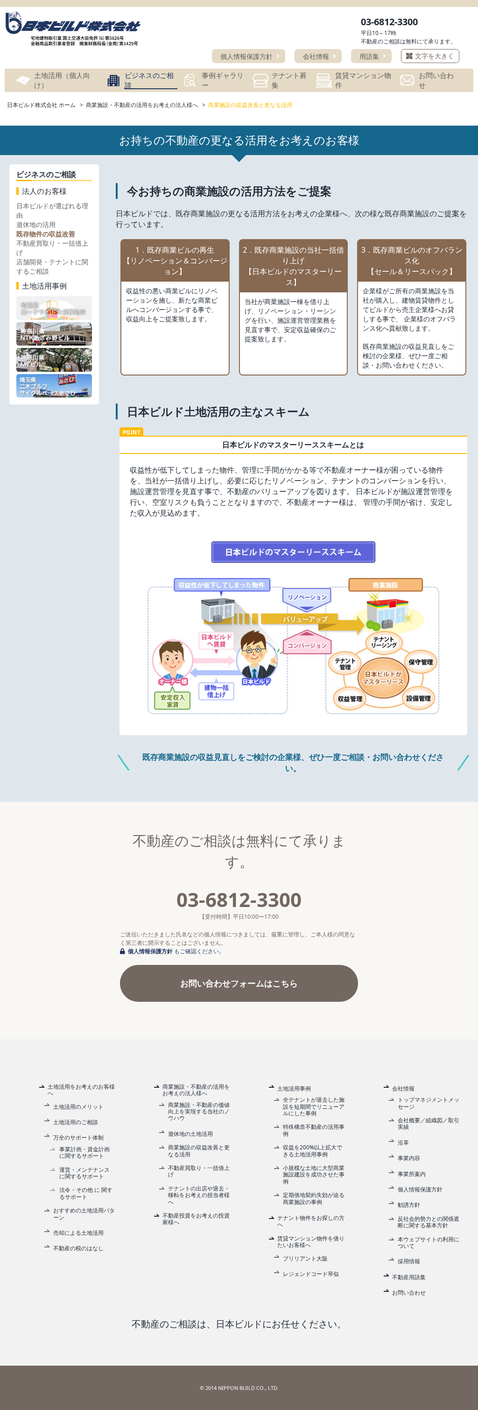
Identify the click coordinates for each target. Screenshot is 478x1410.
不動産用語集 (409, 1277)
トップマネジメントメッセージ (428, 1103)
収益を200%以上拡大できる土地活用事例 (312, 1151)
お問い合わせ (409, 1293)
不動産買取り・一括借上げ (52, 248)
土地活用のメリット (78, 1107)
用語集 (369, 56)
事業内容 (409, 1158)
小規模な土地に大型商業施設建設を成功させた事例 (313, 1175)
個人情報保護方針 (246, 56)
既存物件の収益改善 (45, 233)
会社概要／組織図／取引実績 (428, 1124)
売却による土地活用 (78, 1233)
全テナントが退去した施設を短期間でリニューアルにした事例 (313, 1107)
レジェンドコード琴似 (311, 1274)
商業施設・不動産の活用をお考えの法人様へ (196, 1090)
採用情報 (409, 1261)
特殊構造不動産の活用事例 (313, 1130)
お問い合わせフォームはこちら (239, 983)
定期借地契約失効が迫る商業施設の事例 (313, 1198)
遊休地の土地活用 (190, 1134)
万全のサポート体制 (78, 1137)
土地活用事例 (294, 1088)
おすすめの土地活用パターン (84, 1214)
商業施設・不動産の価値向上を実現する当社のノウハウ (199, 1112)
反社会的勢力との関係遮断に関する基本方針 (428, 1222)
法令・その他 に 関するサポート (85, 1193)
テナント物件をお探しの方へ (310, 1221)
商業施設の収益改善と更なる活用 (199, 1151)
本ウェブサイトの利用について (428, 1243)
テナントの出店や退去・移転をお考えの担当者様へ (199, 1195)
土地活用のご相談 (75, 1122)
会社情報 (316, 56)
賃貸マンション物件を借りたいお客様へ (310, 1242)
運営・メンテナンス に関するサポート (84, 1173)
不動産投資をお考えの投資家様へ (196, 1219)
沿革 (403, 1143)
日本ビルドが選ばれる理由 (52, 210)
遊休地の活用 (36, 224)
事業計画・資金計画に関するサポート (84, 1153)
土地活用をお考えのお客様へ (81, 1090)
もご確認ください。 (176, 951)
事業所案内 (412, 1174)
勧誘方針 (409, 1205)
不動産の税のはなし (78, 1248)
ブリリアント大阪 (305, 1258)
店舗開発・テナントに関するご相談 (52, 266)
